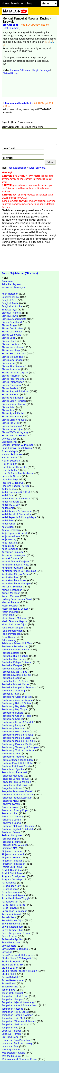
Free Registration (17, 167)
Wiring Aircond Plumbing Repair (19, 1059)
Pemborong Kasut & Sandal (17, 722)
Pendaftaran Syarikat (13, 769)
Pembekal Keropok (12, 668)
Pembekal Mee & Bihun (15, 681)
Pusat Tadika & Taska (13, 904)
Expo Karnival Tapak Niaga (17, 448)
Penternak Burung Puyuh (15, 810)
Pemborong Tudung (13, 756)
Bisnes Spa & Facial (13, 413)
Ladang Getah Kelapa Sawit (17, 599)
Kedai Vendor (9, 523)
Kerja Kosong (9, 539)
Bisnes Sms (8, 410)
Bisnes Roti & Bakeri (13, 397)
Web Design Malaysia (13, 1052)
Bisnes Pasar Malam (13, 378)
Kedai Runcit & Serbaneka (16, 514)
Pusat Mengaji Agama (14, 895)
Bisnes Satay (8, 407)
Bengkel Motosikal (12, 306)
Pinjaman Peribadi (12, 860)
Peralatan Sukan (11, 832)
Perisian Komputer (12, 835)
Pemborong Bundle (12, 712)
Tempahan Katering (12, 1008)
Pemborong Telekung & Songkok (20, 747)
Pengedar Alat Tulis (12, 775)
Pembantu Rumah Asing (15, 646)
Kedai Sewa (8, 520)
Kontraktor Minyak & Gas (16, 574)
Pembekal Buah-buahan (15, 655)
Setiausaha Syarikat (12, 939)
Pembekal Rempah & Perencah (19, 687)
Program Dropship (12, 879)
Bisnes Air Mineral (11, 312)
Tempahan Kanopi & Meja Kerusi (20, 1005)
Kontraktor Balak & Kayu (15, 564)
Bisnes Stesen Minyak (14, 419)
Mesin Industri (10, 611)
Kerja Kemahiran (11, 536)
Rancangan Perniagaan (14, 910)
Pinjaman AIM (9, 848)
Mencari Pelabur (11, 602)
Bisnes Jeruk (8, 363)
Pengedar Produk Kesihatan (17, 797)
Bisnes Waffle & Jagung (15, 432)
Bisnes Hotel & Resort (14, 353)
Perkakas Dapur (10, 838)
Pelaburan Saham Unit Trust (17, 643)
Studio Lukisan (10, 967)
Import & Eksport (11, 476)
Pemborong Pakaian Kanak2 (17, 734)
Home (5, 3)
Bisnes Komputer (11, 369)
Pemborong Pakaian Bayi (15, 731)
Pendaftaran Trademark (14, 772)
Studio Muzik (9, 973)
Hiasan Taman (9, 463)
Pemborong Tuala (11, 753)
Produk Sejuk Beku (12, 873)
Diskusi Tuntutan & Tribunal (17, 444)
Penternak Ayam (10, 807)
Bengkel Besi (9, 300)
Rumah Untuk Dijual (13, 920)
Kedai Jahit (8, 507)
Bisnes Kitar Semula (13, 366)
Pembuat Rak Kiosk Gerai (16, 766)
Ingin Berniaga (41, 70)
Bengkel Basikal (11, 296)
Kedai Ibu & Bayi (11, 504)
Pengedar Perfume (12, 788)
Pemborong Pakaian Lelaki (16, 737)
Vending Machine (11, 1049)
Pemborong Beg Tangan (15, 709)
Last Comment (11, 28)
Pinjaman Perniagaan (13, 863)
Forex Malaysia (10, 451)
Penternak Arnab (11, 803)
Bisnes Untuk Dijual (12, 429)
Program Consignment (14, 876)
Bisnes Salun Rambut (14, 400)
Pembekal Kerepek (12, 665)
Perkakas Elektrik (11, 841)
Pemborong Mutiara (13, 728)
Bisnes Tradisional (12, 426)
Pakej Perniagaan (11, 284)
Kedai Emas (8, 495)
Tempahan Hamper (12, 999)
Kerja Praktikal (10, 542)
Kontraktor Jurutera (12, 567)
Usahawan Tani (10, 1046)
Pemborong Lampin (13, 725)
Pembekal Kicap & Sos (14, 671)
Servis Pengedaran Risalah (16, 933)
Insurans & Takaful (12, 482)
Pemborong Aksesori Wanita (17, 700)
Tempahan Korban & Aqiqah (17, 1014)
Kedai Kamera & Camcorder (17, 511)
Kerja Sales (8, 545)
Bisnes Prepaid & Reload (15, 391)
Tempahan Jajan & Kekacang (18, 1002)
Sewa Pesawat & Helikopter (17, 955)
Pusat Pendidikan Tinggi (15, 898)
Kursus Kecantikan (12, 589)
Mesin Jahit (8, 614)
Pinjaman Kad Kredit (13, 854)
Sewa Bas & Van (11, 942)
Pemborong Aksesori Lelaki (17, 696)
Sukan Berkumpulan (13, 980)
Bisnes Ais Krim (10, 315)
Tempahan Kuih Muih (14, 1018)
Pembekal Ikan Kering (14, 659)
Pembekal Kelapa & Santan (17, 662)
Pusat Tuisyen (9, 907)
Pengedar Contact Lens (14, 785)
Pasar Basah (8, 637)
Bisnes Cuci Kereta (12, 331)
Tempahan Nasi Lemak (14, 1024)
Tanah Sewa (8, 989)
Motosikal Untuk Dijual (14, 624)
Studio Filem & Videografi (16, 958)
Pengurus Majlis (11, 800)
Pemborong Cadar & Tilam (16, 715)
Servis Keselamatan (12, 926)
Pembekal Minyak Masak (15, 684)
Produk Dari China (12, 870)
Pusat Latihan (9, 889)
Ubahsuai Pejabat (11, 1030)
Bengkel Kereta (10, 303)
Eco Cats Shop (11, 24)
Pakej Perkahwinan (12, 630)
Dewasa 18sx (9, 438)
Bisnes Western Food (13, 435)
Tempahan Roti (10, 1027)
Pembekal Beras (10, 652)
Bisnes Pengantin (11, 385)
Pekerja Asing (9, 640)
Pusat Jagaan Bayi (11, 885)
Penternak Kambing (13, 816)
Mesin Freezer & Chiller (15, 608)
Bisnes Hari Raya (11, 350)
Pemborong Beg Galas (14, 706)
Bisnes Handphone (12, 347)
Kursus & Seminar (12, 586)
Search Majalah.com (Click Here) (20, 273)
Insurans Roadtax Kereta (15, 485)
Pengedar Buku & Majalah (16, 781)
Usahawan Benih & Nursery (17, 1043)
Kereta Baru (8, 526)
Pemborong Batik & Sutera (16, 703)
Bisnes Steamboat (12, 416)
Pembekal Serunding (13, 690)
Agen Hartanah (10, 293)
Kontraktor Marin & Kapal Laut (19, 570)
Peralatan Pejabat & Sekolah (18, 829)
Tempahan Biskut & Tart (15, 996)
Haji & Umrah (9, 457)
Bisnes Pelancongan (13, 381)
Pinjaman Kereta (11, 857)
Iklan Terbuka (9, 470)
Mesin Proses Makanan (14, 618)
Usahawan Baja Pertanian (16, 1040)
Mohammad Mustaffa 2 (18, 103)
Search (14, 3)
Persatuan (7, 281)
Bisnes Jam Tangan (12, 359)
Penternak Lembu (11, 819)
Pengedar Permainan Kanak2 (18, 791)
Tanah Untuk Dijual (12, 992)
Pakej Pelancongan (12, 627)
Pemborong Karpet (12, 718)
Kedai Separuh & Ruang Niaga (19, 517)
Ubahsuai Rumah (11, 1033)
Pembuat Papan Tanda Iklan (17, 759)
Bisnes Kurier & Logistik (15, 372)
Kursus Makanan (11, 592)
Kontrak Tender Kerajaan (15, 561)
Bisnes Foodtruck (11, 344)
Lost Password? (37, 167)
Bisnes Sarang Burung (14, 404)
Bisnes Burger (9, 325)
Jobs (23, 3)
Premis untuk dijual (12, 866)
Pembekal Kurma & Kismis (16, 674)
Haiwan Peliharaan (20, 70)
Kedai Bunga (9, 489)
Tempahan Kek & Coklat (15, 1011)
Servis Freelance (11, 923)
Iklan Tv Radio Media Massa (17, 473)
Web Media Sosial (11, 1055)
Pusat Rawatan (10, 901)
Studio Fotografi (11, 961)
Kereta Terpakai (10, 530)
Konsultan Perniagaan (14, 287)
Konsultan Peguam (12, 551)
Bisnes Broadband (12, 322)
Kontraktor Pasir (10, 577)
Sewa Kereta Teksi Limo (15, 948)
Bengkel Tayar (9, 309)
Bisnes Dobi (8, 337)
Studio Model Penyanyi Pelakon (19, 970)
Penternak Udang (11, 822)
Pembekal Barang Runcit (15, 649)
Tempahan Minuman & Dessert (19, 1021)
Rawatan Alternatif (12, 914)
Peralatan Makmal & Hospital (18, 826)
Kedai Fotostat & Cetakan (16, 498)
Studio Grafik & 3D (12, 964)
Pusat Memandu (11, 892)
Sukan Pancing (10, 986)
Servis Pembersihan (12, 930)
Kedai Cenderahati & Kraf (16, 492)
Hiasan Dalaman (11, 460)
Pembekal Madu (11, 677)
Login (30, 3)
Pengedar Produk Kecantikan (18, 794)
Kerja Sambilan (10, 548)
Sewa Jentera (9, 945)
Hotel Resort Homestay (14, 467)
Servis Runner (9, 936)
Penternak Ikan (10, 813)
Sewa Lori (7, 951)
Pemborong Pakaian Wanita (17, 744)
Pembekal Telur (10, 693)
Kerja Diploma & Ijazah (15, 533)
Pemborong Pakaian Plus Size (18, 740)
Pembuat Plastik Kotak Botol (17, 763)
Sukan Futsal (9, 983)
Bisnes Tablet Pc (11, 422)
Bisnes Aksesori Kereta (14, 318)
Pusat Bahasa (9, 882)
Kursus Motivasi (11, 596)
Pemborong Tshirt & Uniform (18, 750)
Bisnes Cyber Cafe (11, 334)
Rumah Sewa (9, 917)
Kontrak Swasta (10, 558)
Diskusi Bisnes (11, 73)
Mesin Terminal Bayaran (15, 621)
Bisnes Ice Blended (12, 356)
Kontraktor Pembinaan (14, 580)
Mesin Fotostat (10, 605)
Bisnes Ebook (9, 341)
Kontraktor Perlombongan (16, 583)
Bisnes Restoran (10, 394)
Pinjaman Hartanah (12, 851)
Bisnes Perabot (10, 388)
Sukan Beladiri (10, 977)
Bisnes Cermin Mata (12, 328)
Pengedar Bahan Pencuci (15, 778)
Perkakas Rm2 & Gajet (14, 844)
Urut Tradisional (10, 1036)
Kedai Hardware (10, 501)
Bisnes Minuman (11, 375)
